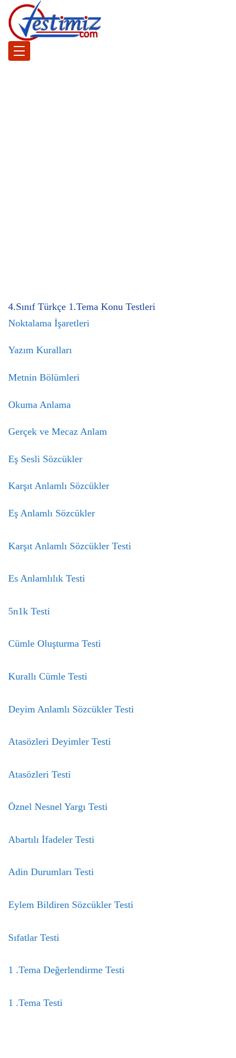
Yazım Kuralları (40, 349)
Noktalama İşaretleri (48, 323)
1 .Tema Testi (35, 1002)
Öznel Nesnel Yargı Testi (58, 806)
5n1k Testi (29, 611)
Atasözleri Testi (39, 774)
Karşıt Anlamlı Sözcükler (58, 485)
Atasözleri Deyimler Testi (59, 741)
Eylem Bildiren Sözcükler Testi (70, 904)
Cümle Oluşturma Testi (54, 643)
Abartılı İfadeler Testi (51, 839)
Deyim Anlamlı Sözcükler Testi (71, 709)
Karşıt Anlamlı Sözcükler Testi (69, 545)
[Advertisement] (118, 178)
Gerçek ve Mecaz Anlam (57, 431)
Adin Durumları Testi (51, 871)
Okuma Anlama (39, 404)
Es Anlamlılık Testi (46, 578)
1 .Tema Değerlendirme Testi (66, 969)
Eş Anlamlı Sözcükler (51, 513)
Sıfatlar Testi (33, 937)
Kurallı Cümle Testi (47, 676)
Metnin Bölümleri (44, 377)
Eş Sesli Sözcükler (45, 458)
